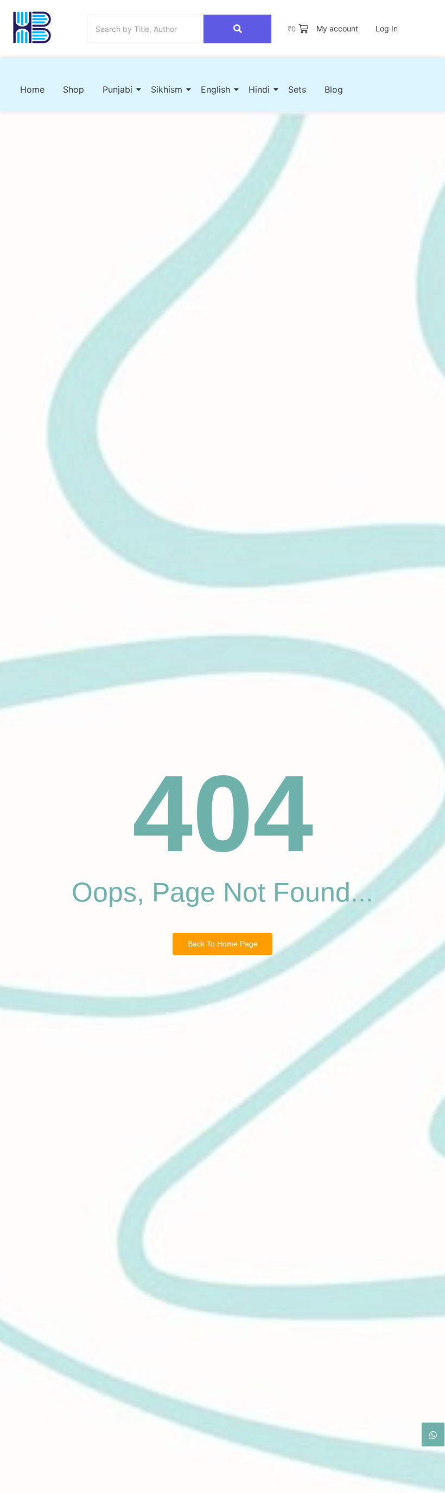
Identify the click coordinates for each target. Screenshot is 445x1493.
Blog (334, 89)
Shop (73, 89)
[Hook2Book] (32, 27)
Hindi (259, 89)
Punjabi (117, 89)
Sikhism (166, 89)
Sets (297, 89)
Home (32, 89)
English (215, 89)
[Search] (237, 29)
